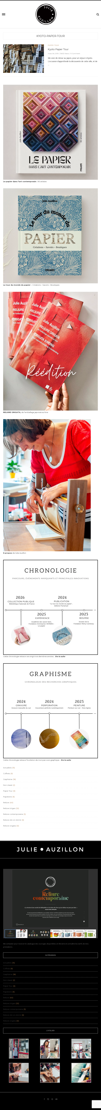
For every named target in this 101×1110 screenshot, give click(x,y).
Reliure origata (9, 826)
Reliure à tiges (9, 808)
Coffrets (6, 773)
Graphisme (7, 779)
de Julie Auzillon (14, 553)
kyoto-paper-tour (50, 36)
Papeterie (7, 797)
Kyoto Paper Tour (58, 49)
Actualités (7, 768)
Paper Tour (53, 45)
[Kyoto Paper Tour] (23, 58)
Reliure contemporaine (13, 814)
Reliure (6, 802)
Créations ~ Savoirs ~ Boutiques (31, 285)
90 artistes (25, 181)
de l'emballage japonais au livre (25, 412)
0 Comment (75, 54)
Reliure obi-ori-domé (12, 820)
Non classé (7, 785)
